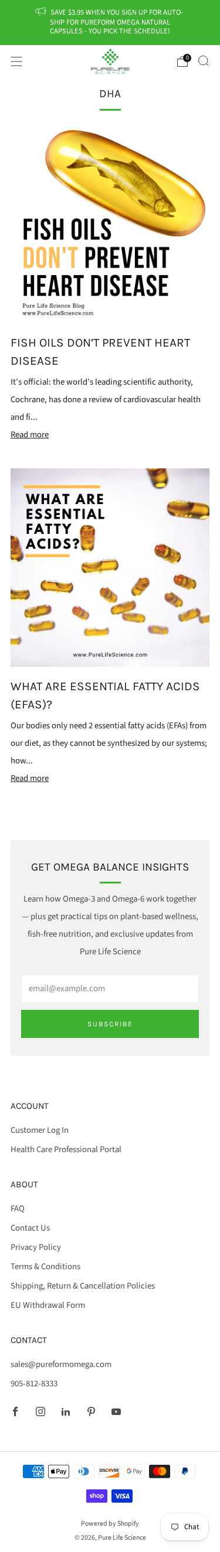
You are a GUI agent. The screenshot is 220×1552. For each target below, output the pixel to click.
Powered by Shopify (110, 1524)
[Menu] (16, 61)
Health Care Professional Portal (66, 1149)
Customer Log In (40, 1130)
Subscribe (110, 1024)
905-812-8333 (34, 1384)
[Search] (203, 61)
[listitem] (110, 22)
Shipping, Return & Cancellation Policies (83, 1286)
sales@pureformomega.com (61, 1364)
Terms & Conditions (45, 1266)
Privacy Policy (36, 1247)
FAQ (18, 1208)
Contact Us (30, 1228)
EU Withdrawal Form (48, 1305)
